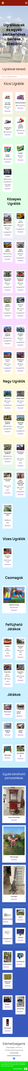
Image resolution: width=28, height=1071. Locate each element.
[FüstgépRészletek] (7, 1002)
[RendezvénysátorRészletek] (7, 916)
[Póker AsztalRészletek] (7, 710)
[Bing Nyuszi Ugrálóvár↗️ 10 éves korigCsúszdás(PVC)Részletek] (20, 281)
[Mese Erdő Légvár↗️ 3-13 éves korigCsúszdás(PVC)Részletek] (20, 425)
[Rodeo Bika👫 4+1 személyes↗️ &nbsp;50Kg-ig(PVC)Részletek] (7, 675)
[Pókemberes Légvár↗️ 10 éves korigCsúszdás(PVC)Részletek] (20, 362)
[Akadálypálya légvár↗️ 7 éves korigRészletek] (7, 127)
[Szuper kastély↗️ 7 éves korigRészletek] (7, 154)
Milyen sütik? (10, 1066)
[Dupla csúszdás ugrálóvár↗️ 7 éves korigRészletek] (20, 126)
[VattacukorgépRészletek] (14, 844)
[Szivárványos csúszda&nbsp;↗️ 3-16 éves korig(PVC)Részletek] (7, 484)
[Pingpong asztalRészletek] (7, 730)
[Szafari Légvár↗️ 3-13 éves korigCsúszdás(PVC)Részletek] (20, 400)
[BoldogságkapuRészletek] (7, 960)
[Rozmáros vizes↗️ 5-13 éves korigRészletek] (7, 557)
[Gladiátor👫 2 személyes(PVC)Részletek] (7, 648)
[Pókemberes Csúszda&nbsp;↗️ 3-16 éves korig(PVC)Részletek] (20, 456)
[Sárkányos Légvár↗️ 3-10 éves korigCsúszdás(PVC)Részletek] (20, 307)
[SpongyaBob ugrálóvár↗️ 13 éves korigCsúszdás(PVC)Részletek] (7, 453)
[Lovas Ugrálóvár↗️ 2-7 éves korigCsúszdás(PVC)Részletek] (20, 223)
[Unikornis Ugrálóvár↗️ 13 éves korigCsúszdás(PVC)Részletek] (7, 335)
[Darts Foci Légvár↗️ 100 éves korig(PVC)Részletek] (20, 649)
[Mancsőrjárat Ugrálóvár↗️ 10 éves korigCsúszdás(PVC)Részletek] (7, 281)
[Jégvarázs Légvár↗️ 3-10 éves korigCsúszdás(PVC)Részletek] (7, 362)
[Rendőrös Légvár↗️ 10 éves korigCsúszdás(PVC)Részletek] (20, 336)
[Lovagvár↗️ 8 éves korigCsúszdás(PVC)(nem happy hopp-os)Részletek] (7, 180)
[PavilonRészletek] (20, 915)
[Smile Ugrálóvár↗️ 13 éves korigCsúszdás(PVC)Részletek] (7, 251)
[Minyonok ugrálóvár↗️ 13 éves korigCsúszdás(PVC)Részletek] (7, 424)
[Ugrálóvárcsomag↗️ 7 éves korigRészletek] (14, 599)
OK (26, 1068)
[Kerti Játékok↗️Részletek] (20, 753)
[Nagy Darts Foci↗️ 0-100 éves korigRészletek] (20, 673)
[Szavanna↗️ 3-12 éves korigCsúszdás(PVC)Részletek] (7, 400)
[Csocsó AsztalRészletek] (20, 711)
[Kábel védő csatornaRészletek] (7, 981)
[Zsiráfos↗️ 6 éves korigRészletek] (20, 153)
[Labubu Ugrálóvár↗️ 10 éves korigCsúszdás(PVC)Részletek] (7, 307)
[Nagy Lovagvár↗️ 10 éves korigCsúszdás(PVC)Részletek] (7, 225)
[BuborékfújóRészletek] (20, 1004)
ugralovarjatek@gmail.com (14, 1055)
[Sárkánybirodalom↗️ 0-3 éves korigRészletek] (20, 101)
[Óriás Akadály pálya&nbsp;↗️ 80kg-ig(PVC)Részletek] (7, 516)
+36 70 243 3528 (14, 1053)
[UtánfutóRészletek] (20, 935)
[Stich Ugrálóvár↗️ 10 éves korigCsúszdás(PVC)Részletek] (20, 252)
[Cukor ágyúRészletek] (14, 883)
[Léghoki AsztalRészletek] (20, 730)
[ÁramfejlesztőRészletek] (20, 959)
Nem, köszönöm (17, 1068)
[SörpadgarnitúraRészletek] (7, 936)
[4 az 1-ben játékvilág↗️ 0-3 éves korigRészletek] (7, 103)
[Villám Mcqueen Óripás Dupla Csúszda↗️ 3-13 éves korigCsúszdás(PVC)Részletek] (20, 484)
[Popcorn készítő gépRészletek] (14, 804)
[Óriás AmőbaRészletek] (7, 753)
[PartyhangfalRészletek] (7, 1025)
